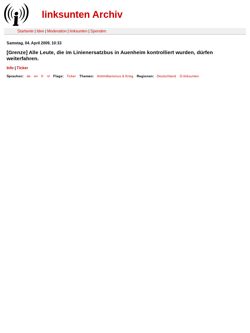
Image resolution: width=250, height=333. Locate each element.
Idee (40, 31)
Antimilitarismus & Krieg (115, 76)
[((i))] (15, 24)
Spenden (98, 31)
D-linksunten (189, 76)
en (36, 76)
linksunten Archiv (82, 14)
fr (42, 76)
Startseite (25, 31)
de (29, 76)
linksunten (78, 31)
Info (10, 68)
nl (48, 76)
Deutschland (166, 76)
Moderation (57, 31)
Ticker (22, 68)
